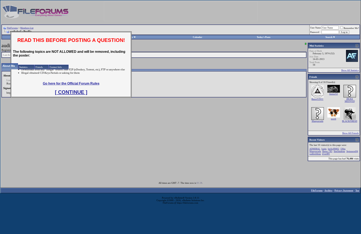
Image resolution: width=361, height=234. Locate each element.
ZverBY (326, 154)
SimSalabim (339, 151)
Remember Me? (351, 28)
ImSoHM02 (333, 148)
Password (314, 32)
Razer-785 (327, 151)
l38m (343, 148)
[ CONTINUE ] (71, 92)
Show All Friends (350, 133)
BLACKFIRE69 (349, 121)
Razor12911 (317, 99)
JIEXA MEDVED (350, 99)
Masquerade (317, 121)
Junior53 (333, 94)
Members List (26, 28)
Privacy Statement (343, 190)
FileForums (12, 28)
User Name (315, 27)
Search (328, 37)
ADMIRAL (314, 148)
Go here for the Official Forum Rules (71, 83)
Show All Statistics (350, 70)
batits (324, 148)
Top (357, 190)
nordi (333, 119)
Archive (328, 190)
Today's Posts (263, 37)
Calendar (197, 37)
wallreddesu (315, 154)
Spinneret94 (352, 151)
